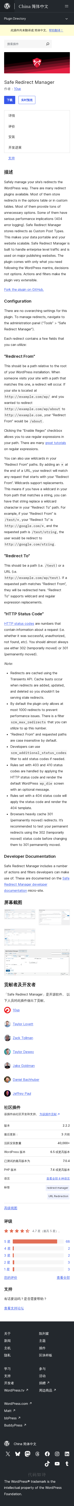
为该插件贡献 (48, 1114)
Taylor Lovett (23, 1024)
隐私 (7, 1355)
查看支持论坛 (14, 1308)
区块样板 (45, 1355)
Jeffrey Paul (22, 1093)
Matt (10, 1411)
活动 (42, 1376)
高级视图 (10, 1208)
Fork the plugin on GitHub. (24, 289)
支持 (11, 158)
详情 (11, 115)
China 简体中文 (25, 1444)
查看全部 (63, 1277)
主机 (7, 1348)
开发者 (9, 1383)
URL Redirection (58, 1196)
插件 (42, 1348)
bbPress (12, 1418)
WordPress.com (18, 1404)
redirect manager (57, 1187)
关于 (7, 1333)
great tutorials (55, 443)
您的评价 (10, 1277)
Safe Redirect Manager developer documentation (36, 884)
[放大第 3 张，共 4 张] (30, 934)
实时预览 (27, 100)
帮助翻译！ (56, 30)
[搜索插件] (48, 44)
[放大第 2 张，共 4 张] (64, 915)
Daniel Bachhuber (26, 1080)
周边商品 (47, 1390)
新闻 (7, 1341)
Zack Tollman (23, 1038)
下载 (10, 100)
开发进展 (15, 147)
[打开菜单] (67, 6)
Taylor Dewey (23, 1052)
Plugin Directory (15, 18)
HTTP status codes (19, 623)
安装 (11, 137)
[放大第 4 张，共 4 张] (64, 955)
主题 (42, 1341)
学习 (7, 1369)
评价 (11, 126)
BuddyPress (15, 1425)
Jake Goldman (24, 1066)
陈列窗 (44, 1333)
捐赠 (44, 1383)
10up (17, 89)
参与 (42, 1369)
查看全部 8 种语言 (58, 1178)
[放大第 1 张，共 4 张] (30, 915)
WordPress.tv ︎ (16, 1390)
